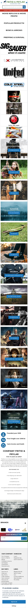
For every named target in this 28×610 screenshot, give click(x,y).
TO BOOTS (14, 254)
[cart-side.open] (26, 2)
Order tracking (5, 576)
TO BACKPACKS (14, 150)
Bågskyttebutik (18, 571)
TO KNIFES (14, 193)
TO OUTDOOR (14, 213)
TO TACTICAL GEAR (14, 296)
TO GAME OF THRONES (14, 380)
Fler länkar (16, 579)
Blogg (3, 559)
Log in (15, 556)
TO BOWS (14, 233)
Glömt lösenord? (18, 559)
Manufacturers (5, 566)
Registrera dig (17, 558)
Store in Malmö (6, 558)
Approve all (14, 601)
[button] (25, 523)
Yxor (15, 575)
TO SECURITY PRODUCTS (14, 275)
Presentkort (5, 564)
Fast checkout (5, 578)
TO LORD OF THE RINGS (14, 359)
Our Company (5, 556)
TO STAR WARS (14, 421)
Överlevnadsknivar (19, 576)
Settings (14, 606)
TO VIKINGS (14, 338)
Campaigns (5, 563)
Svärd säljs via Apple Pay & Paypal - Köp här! (7, 584)
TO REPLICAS (14, 317)
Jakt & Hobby (17, 573)
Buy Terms (4, 575)
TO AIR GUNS (14, 172)
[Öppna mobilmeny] (1, 2)
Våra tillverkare (18, 578)
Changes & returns (7, 561)
